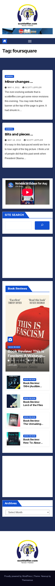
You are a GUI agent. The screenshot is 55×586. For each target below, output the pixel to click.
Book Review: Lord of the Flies (33, 404)
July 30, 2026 (18, 360)
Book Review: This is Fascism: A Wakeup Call (26, 355)
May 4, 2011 (14, 87)
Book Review (14, 347)
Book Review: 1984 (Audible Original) (31, 386)
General (9, 76)
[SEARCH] (42, 225)
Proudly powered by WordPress (18, 576)
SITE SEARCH (14, 215)
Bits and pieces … (19, 134)
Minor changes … (19, 82)
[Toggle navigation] (29, 41)
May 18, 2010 (15, 140)
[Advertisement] (28, 257)
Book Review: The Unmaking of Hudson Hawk (33, 424)
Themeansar (27, 580)
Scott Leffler (33, 87)
